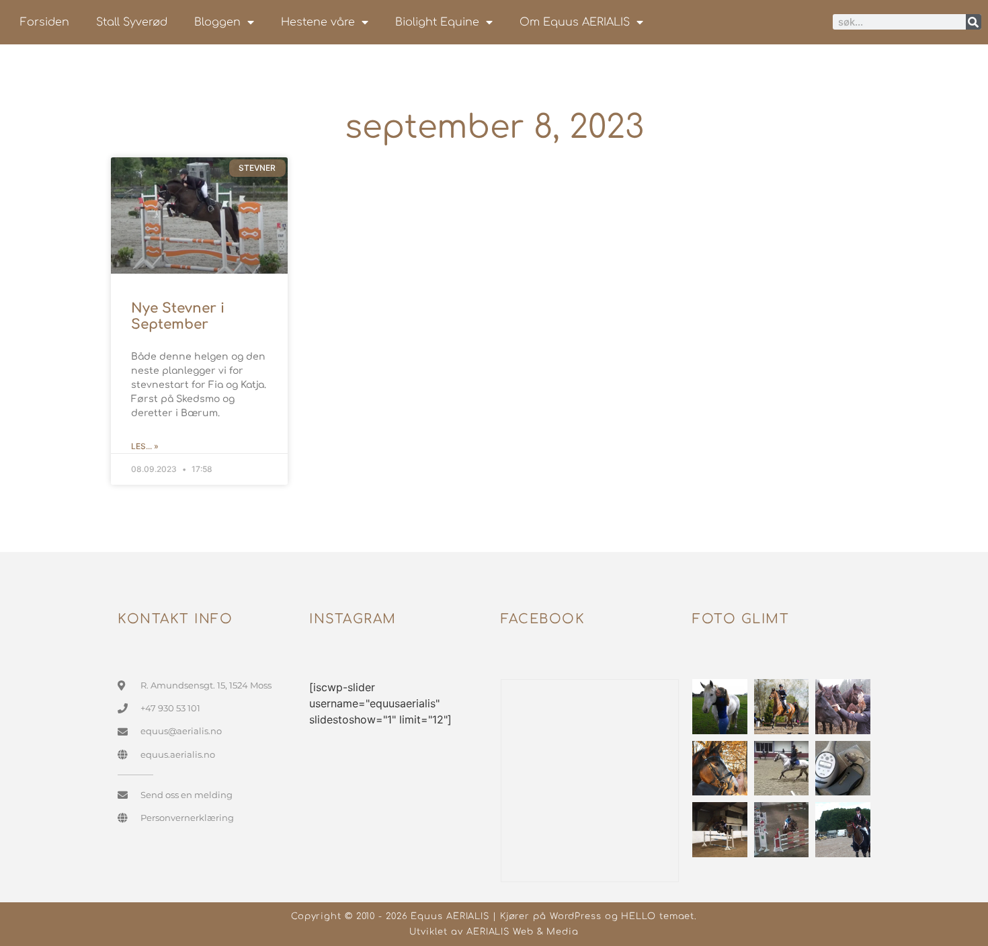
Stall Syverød (131, 22)
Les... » (145, 446)
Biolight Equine (437, 22)
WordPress (576, 916)
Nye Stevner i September (177, 316)
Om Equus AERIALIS (575, 22)
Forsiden (44, 22)
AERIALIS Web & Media (522, 932)
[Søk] (973, 22)
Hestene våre (318, 22)
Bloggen (217, 22)
